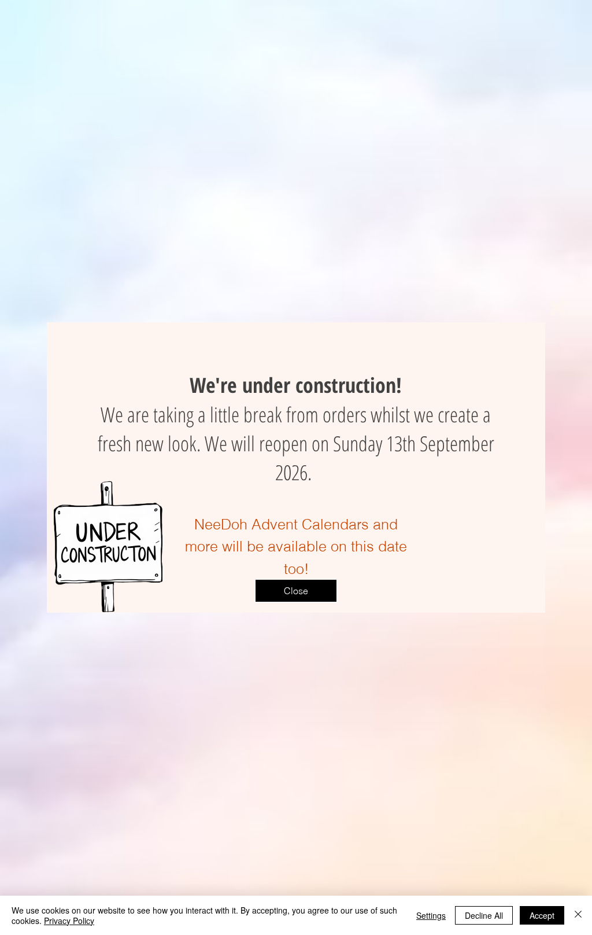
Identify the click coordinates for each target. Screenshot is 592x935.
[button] (558, 307)
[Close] (578, 915)
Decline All (484, 915)
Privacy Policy (69, 920)
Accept (542, 915)
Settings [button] (431, 915)
